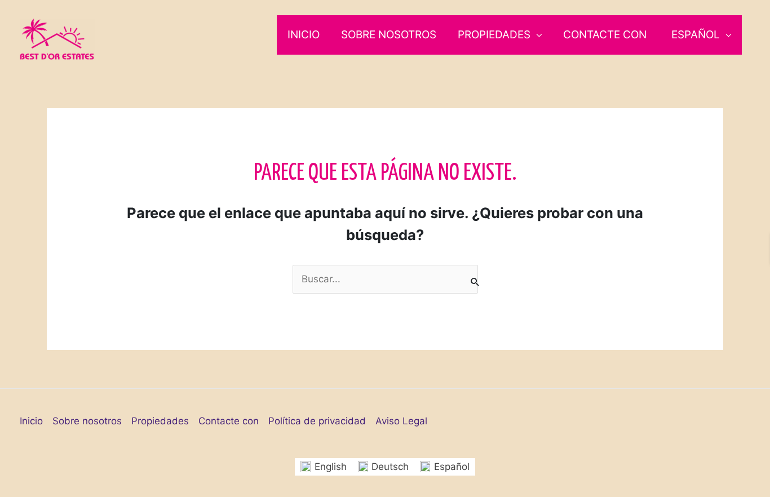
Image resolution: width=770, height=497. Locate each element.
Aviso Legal (401, 421)
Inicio (303, 34)
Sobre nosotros (388, 34)
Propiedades (494, 34)
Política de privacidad (317, 421)
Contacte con (605, 34)
